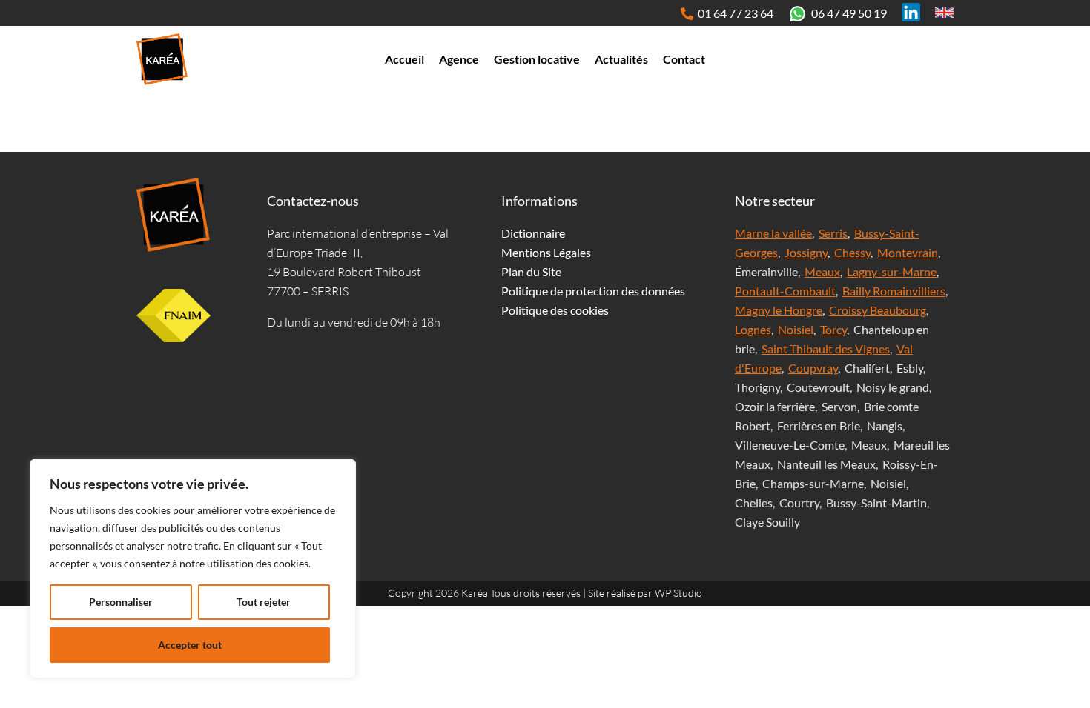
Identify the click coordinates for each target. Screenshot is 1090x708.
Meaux (822, 271)
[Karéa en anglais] (944, 12)
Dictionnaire (533, 233)
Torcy (833, 329)
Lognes (753, 329)
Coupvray (813, 368)
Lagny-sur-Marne (892, 271)
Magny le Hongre (778, 310)
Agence (459, 59)
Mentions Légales (546, 252)
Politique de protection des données (593, 291)
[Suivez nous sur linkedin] (911, 12)
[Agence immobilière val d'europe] (162, 59)
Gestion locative (537, 59)
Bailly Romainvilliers (893, 291)
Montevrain (907, 252)
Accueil (404, 59)
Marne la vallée (773, 233)
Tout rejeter (264, 601)
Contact (684, 59)
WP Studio (678, 593)
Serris (833, 233)
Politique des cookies (555, 310)
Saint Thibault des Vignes (826, 348)
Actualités (621, 59)
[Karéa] (173, 215)
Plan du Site (531, 271)
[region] (193, 568)
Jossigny (806, 252)
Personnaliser (121, 601)
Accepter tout (190, 644)
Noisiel (795, 329)
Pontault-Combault (785, 291)
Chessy (852, 252)
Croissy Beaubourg (877, 310)
